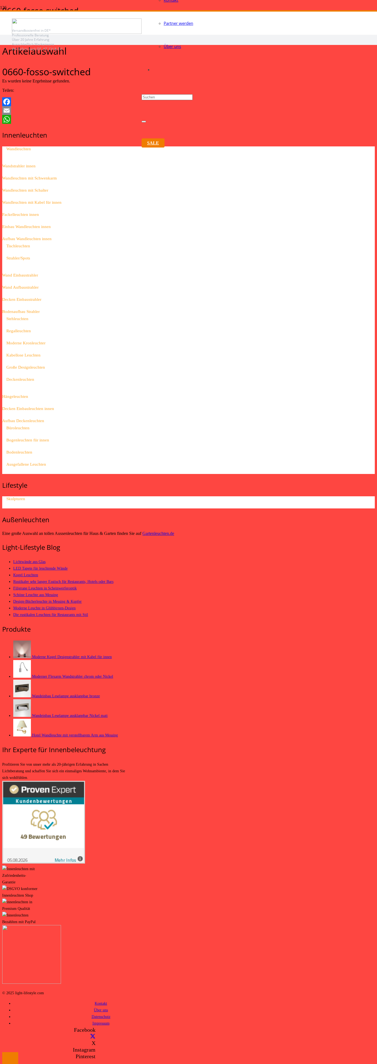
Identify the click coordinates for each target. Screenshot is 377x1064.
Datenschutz (101, 1016)
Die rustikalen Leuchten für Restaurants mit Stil (50, 614)
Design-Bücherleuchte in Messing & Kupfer (47, 601)
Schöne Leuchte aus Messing (35, 595)
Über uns (101, 1010)
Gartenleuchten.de (158, 533)
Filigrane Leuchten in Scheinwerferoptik (45, 588)
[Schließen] (144, 121)
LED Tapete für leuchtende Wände (40, 568)
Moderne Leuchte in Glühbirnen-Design (44, 608)
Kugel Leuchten (25, 575)
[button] (10, 1058)
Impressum (101, 1023)
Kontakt (101, 1003)
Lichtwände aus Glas (29, 561)
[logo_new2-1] (77, 32)
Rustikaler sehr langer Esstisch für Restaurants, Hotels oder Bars (63, 581)
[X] (92, 1036)
